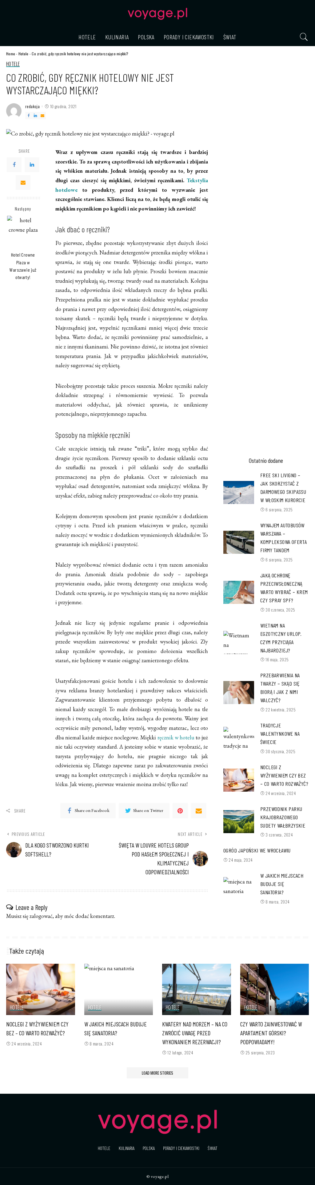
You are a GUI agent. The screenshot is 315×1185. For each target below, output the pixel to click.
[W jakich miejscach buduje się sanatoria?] (238, 888)
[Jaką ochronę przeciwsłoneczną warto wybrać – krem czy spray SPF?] (238, 592)
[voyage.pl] (157, 14)
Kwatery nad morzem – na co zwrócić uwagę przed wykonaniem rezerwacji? (194, 1032)
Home (10, 53)
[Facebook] (28, 115)
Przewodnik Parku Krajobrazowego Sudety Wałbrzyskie (282, 817)
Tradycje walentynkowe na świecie (280, 733)
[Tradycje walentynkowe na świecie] (238, 738)
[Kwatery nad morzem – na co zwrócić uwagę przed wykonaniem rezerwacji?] (196, 989)
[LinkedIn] (35, 115)
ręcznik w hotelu (176, 737)
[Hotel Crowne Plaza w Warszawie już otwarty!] (23, 232)
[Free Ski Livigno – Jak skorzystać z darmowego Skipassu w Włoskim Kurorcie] (238, 492)
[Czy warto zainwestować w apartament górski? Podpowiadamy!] (274, 989)
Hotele (23, 53)
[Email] (42, 115)
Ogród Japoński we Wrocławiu (257, 850)
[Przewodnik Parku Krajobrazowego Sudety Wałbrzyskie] (238, 821)
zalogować (41, 915)
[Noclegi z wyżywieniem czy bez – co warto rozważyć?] (238, 780)
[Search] (304, 37)
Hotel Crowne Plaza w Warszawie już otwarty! (23, 266)
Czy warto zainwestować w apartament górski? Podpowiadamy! (271, 1032)
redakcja (32, 106)
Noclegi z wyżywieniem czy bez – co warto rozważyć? (284, 775)
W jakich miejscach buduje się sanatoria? (281, 884)
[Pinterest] (180, 810)
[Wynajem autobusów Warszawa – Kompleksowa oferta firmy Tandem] (238, 542)
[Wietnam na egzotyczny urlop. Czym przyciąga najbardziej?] (238, 642)
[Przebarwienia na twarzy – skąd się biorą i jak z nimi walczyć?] (238, 692)
